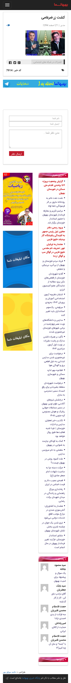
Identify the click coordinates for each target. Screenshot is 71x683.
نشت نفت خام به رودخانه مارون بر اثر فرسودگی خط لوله (55, 202)
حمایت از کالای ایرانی (59, 629)
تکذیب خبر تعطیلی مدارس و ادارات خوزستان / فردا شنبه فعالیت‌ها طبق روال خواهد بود (55, 428)
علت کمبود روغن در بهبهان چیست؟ (55, 461)
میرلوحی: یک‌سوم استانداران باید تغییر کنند (55, 311)
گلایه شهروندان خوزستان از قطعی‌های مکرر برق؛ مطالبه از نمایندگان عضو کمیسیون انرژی (53, 282)
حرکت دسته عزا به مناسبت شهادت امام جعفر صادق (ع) (55, 472)
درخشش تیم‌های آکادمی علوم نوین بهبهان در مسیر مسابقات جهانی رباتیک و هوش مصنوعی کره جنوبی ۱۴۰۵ (53, 408)
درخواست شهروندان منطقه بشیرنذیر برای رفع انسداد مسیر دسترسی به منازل (53, 389)
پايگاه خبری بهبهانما (31, 678)
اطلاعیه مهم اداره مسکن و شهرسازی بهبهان (56, 374)
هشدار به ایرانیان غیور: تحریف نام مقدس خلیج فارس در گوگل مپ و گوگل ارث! (53, 250)
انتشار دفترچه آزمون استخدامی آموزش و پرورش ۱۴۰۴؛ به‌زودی (54, 298)
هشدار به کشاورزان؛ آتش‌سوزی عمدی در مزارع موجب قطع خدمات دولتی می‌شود (54, 512)
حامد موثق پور (9, 672)
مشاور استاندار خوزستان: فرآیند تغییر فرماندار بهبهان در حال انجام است (55, 541)
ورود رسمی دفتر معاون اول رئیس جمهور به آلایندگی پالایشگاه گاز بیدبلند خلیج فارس (53, 233)
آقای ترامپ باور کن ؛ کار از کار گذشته (58, 598)
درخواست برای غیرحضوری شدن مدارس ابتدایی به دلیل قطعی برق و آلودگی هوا (53, 359)
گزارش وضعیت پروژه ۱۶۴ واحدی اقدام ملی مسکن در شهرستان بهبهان (53, 187)
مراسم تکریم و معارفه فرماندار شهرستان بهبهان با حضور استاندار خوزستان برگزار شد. (53, 217)
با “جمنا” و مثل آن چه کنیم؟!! (57, 646)
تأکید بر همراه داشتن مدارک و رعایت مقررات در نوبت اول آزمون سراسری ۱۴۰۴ (54, 343)
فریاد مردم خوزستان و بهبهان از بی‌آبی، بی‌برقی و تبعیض (53, 265)
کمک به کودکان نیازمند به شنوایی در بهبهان (53, 443)
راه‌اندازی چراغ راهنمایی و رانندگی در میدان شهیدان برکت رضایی (54, 495)
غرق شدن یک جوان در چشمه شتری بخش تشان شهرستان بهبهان (53, 527)
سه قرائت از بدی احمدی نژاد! (58, 616)
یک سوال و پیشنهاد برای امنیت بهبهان (60, 577)
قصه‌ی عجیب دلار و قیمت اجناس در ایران (55, 482)
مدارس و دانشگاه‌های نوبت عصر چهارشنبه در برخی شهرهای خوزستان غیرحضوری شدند (54, 326)
